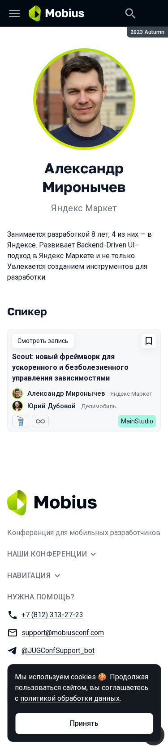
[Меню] (14, 13)
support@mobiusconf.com (63, 632)
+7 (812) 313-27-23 (52, 615)
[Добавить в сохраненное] (149, 341)
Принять (84, 723)
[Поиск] (130, 13)
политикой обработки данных (70, 698)
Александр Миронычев (66, 393)
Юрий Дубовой (51, 406)
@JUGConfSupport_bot (58, 650)
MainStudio (137, 421)
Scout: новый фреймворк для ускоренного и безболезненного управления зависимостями (70, 367)
